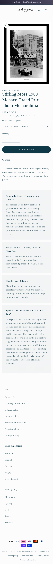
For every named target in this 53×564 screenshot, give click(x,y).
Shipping (16, 116)
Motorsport (10, 497)
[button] (6, 10)
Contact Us (10, 397)
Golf (7, 510)
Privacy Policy (12, 416)
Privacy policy (12, 556)
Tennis (8, 516)
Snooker (9, 522)
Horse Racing (11, 479)
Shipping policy (42, 556)
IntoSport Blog (12, 435)
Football (9, 453)
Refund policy (45, 551)
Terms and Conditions (15, 422)
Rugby (8, 472)
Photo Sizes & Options (11, 121)
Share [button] (7, 160)
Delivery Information (15, 403)
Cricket (8, 460)
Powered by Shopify (29, 551)
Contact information (28, 560)
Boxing (8, 466)
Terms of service (27, 556)
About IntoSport (12, 429)
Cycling (8, 503)
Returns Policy (12, 410)
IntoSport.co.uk (15, 551)
